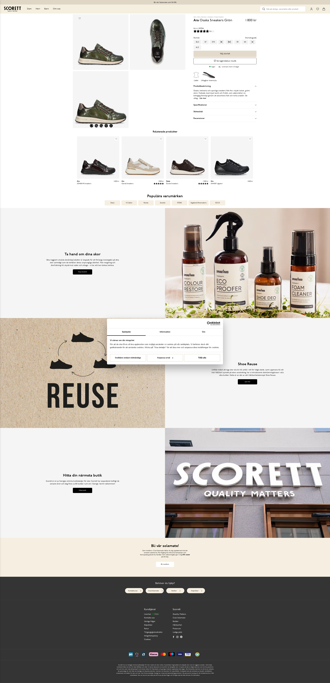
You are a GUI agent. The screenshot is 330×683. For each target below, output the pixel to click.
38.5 (229, 42)
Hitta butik (82, 490)
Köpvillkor (195, 591)
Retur (146, 629)
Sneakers (210, 17)
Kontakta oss (133, 591)
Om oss (56, 9)
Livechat (151, 614)
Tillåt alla (202, 358)
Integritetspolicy (151, 636)
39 (237, 42)
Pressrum (177, 629)
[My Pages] (311, 9)
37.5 (213, 42)
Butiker (174, 591)
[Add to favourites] (80, 18)
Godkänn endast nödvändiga (128, 358)
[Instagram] (177, 636)
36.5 (197, 42)
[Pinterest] (181, 636)
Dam (29, 9)
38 (221, 42)
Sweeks (162, 203)
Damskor (204, 17)
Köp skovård (82, 272)
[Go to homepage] (12, 9)
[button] (197, 654)
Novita (146, 203)
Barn (46, 9)
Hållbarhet (177, 625)
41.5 (197, 47)
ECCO (217, 203)
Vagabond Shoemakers (199, 203)
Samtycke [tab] (126, 332)
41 (252, 42)
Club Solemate (153, 591)
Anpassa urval (163, 358)
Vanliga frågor (149, 621)
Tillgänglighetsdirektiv (153, 632)
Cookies (147, 639)
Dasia (112, 203)
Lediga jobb (177, 632)
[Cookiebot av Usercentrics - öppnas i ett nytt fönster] (209, 323)
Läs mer (247, 382)
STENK (179, 203)
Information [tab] (165, 332)
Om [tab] (203, 332)
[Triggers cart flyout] (324, 9)
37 (205, 42)
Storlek (196, 38)
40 (245, 42)
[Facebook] (173, 636)
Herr (38, 9)
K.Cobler (129, 203)
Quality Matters (179, 614)
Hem (194, 17)
